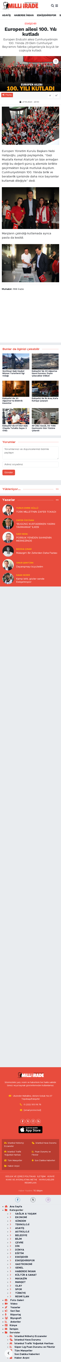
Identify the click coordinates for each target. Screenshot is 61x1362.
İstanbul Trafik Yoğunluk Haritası (12, 1153)
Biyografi (15, 1318)
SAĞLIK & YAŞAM (25, 1214)
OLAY (18, 1286)
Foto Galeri (17, 1300)
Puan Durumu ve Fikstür (41, 1153)
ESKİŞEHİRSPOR (46, 15)
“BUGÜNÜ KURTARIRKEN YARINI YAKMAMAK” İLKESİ (35, 525)
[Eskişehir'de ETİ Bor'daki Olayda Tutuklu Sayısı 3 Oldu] (15, 416)
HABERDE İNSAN (23, 15)
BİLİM (18, 1239)
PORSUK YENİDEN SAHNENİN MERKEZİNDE (34, 539)
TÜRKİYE (20, 1293)
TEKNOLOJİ (21, 1224)
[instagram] (48, 1199)
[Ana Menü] (56, 6)
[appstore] (30, 1130)
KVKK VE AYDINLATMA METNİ (21, 1180)
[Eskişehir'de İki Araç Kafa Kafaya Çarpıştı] (45, 388)
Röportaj (15, 1314)
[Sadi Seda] (8, 537)
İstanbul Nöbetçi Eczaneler (14, 1144)
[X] (28, 1121)
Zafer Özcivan (25, 520)
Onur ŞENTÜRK (24, 563)
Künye (13, 1325)
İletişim (14, 1329)
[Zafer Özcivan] (8, 523)
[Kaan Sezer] (8, 578)
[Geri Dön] (8, 1353)
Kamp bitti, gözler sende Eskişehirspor (30, 580)
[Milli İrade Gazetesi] (20, 6)
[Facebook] (22, 1121)
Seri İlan (15, 1311)
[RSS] (38, 1121)
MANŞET (20, 1282)
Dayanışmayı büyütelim (29, 566)
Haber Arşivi (13, 1166)
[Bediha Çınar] (8, 551)
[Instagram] (33, 1121)
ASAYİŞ (6, 15)
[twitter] (32, 1199)
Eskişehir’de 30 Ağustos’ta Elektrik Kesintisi (12, 400)
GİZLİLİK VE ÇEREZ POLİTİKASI (20, 1176)
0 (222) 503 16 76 (32, 1104)
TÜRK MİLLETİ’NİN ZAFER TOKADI (36, 512)
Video (13, 1304)
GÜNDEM (20, 1221)
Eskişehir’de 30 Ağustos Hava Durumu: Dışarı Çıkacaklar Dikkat (44, 373)
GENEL (18, 1268)
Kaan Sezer (23, 575)
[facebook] (17, 1199)
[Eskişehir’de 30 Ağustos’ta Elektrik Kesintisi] (15, 388)
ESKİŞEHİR (30, 23)
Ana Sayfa (16, 1206)
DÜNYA (19, 1250)
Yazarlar (15, 1307)
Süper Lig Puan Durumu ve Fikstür (34, 1347)
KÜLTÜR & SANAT (25, 1275)
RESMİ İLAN (30, 1183)
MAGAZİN (20, 1278)
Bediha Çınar (24, 549)
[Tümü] (57, 489)
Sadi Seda (22, 534)
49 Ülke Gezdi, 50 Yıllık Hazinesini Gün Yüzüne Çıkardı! (44, 428)
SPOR (18, 1289)
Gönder (8, 472)
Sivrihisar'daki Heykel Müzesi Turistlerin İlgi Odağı (13, 373)
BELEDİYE (20, 1235)
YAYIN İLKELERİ (46, 1180)
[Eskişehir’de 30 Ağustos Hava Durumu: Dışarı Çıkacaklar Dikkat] (45, 361)
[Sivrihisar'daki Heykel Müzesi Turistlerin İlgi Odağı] (15, 361)
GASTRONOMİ (23, 1264)
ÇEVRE (18, 1242)
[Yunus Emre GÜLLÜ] (8, 510)
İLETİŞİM (41, 1176)
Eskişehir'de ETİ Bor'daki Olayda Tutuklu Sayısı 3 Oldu (15, 428)
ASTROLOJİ (21, 1231)
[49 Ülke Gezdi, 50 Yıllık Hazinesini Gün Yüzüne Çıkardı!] (45, 416)
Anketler (15, 1322)
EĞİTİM (19, 1253)
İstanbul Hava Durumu (46, 1143)
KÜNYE (51, 1176)
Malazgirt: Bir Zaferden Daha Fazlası (36, 553)
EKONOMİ (20, 1217)
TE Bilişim (38, 1191)
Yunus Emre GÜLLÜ (27, 508)
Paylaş (9, 95)
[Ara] (52, 6)
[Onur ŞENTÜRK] (8, 564)
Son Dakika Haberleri (45, 1160)
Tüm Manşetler (15, 1160)
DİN (17, 1246)
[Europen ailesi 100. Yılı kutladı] (30, 74)
